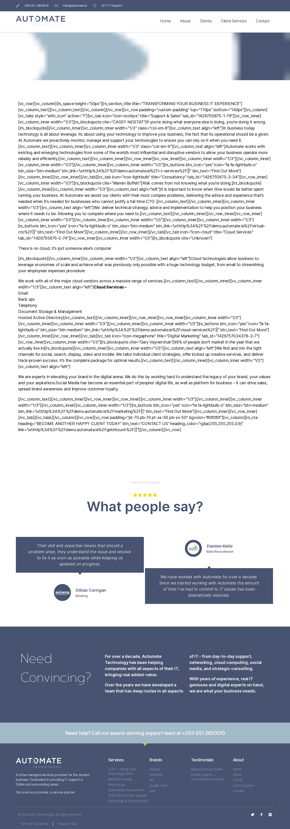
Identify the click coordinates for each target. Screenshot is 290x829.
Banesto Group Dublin (206, 769)
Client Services (234, 21)
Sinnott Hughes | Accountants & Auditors (208, 776)
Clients (206, 21)
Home (165, 21)
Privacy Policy (67, 824)
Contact (263, 21)
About (185, 21)
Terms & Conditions (34, 824)
